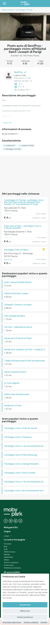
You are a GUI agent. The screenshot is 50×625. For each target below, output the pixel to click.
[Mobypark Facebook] (6, 521)
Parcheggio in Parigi (24, 10)
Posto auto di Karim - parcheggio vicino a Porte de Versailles (22, 227)
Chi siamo (7, 544)
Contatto (44, 622)
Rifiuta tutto (25, 611)
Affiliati (6, 560)
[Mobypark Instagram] (20, 521)
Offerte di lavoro (9, 552)
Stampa (7, 554)
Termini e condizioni (31, 622)
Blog (5, 546)
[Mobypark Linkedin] (16, 521)
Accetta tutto (25, 605)
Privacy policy (9, 565)
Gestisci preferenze (25, 617)
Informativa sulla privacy (12, 622)
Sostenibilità (8, 557)
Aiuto (6, 549)
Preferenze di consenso (12, 568)
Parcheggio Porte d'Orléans (16, 250)
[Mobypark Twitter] (11, 521)
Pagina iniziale (8, 10)
